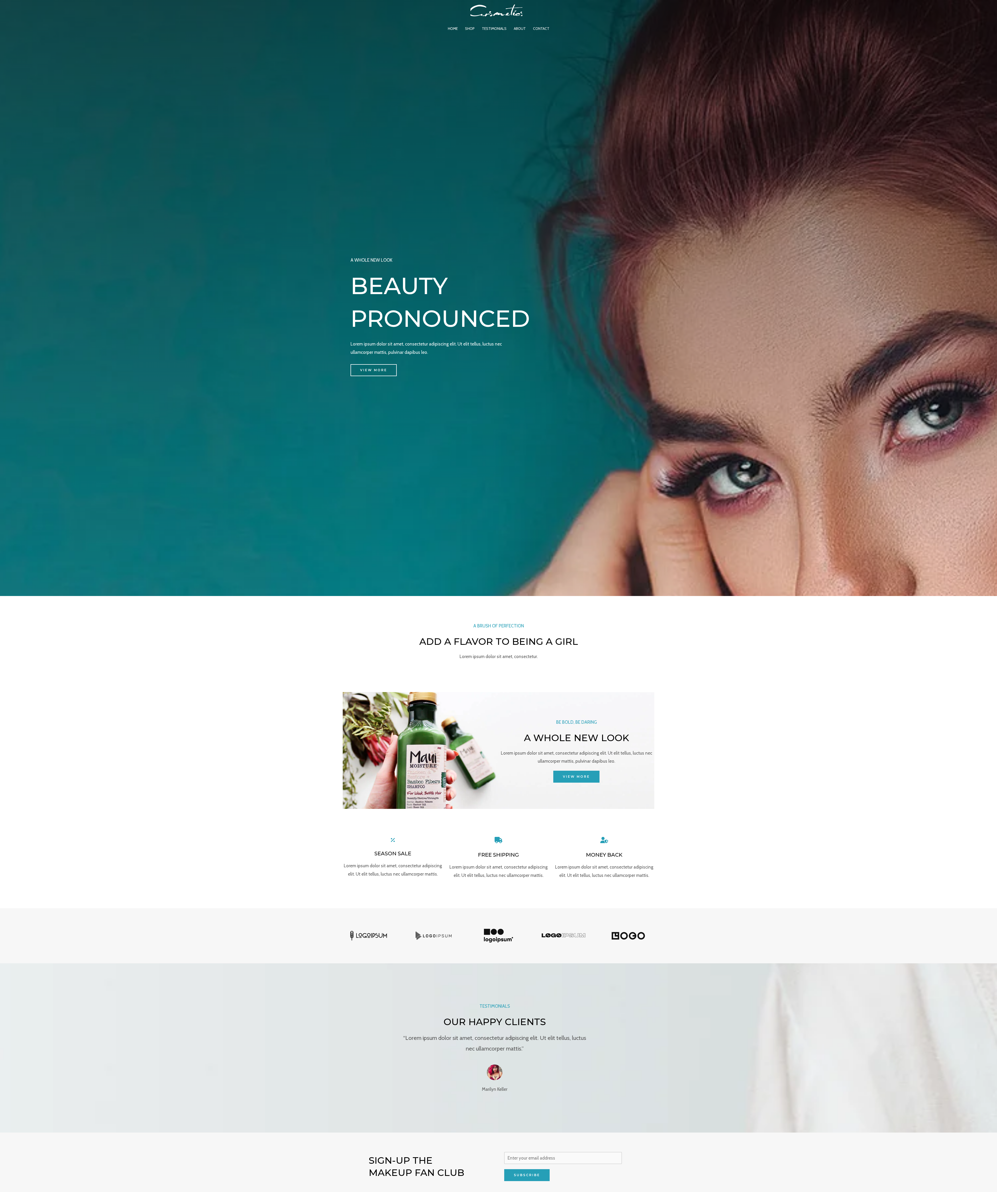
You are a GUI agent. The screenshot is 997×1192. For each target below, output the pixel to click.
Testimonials (494, 28)
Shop (470, 28)
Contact (541, 28)
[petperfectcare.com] (496, 9)
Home (453, 28)
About (520, 28)
